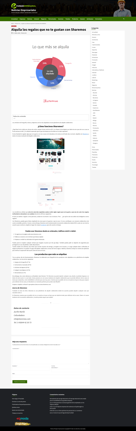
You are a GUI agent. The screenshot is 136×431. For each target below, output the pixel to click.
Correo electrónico (54, 366)
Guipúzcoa (95, 108)
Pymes (93, 160)
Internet (36, 19)
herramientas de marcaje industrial (59, 398)
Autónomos (90, 19)
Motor (93, 82)
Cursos (93, 47)
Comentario (15, 348)
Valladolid (95, 140)
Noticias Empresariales (23, 10)
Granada (95, 105)
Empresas (22, 19)
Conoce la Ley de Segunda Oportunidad (63, 413)
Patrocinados (52, 19)
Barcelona (95, 98)
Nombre (14, 366)
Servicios (60, 19)
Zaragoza (95, 143)
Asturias (95, 95)
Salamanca (95, 130)
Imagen (94, 65)
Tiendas (67, 19)
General (82, 19)
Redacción (24, 33)
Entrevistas (98, 19)
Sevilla (94, 133)
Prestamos (95, 155)
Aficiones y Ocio (96, 34)
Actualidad (14, 19)
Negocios (43, 19)
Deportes (94, 50)
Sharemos (85, 134)
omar (51, 406)
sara (51, 413)
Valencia (95, 138)
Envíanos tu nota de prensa (19, 401)
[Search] (124, 18)
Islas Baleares (96, 110)
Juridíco (94, 75)
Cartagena (95, 100)
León (94, 115)
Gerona (94, 103)
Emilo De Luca (53, 410)
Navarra (95, 125)
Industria (94, 67)
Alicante (95, 93)
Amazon (94, 37)
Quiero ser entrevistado (18, 410)
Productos (75, 19)
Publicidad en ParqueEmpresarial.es (21, 404)
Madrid (94, 118)
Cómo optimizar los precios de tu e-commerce (70, 410)
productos (44, 225)
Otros (93, 147)
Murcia (94, 123)
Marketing (94, 80)
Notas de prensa (96, 87)
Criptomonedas (96, 45)
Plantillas (94, 152)
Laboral (94, 77)
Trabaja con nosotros (17, 413)
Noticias (29, 19)
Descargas (94, 52)
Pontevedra (96, 128)
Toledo (94, 135)
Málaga (94, 120)
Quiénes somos (16, 407)
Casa (93, 42)
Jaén (94, 113)
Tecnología (95, 165)
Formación (94, 60)
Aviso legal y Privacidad (18, 398)
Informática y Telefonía (98, 70)
